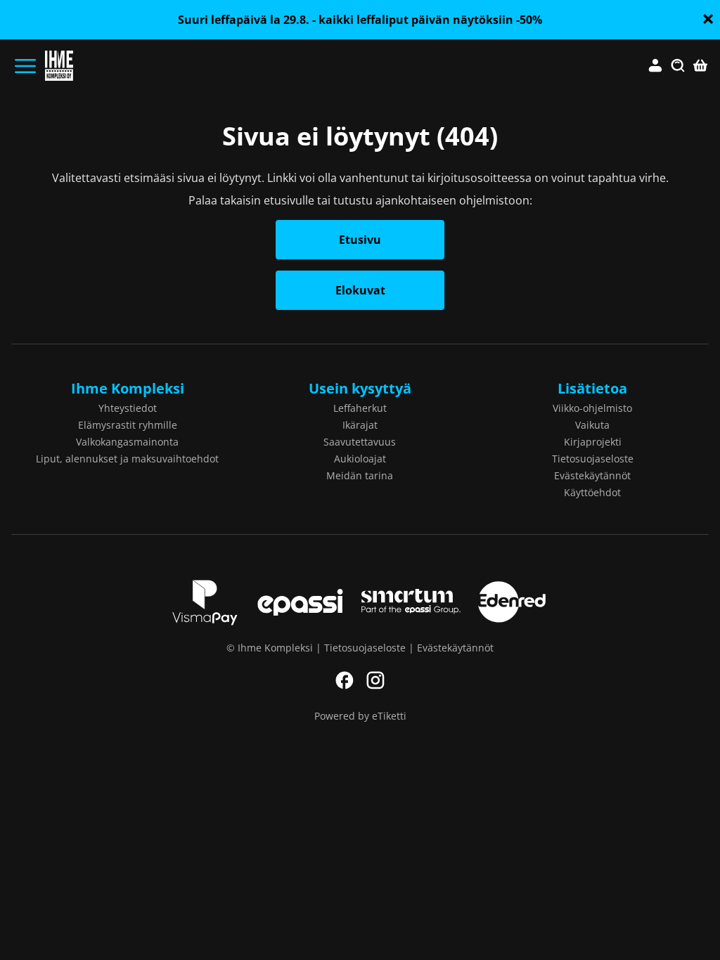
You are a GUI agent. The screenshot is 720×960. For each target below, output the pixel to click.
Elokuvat (360, 290)
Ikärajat (360, 425)
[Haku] (677, 66)
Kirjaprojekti (593, 441)
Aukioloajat (360, 458)
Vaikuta (592, 425)
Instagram (375, 680)
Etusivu (360, 239)
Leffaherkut (360, 408)
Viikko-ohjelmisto (592, 408)
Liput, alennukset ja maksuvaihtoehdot (127, 458)
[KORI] (700, 66)
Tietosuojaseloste (593, 458)
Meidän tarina (359, 475)
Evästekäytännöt (592, 475)
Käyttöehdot (592, 492)
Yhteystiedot (127, 408)
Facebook (344, 680)
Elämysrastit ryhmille (127, 425)
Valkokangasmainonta (127, 441)
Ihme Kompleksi (127, 388)
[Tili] (655, 66)
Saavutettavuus (359, 441)
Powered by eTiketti (360, 715)
